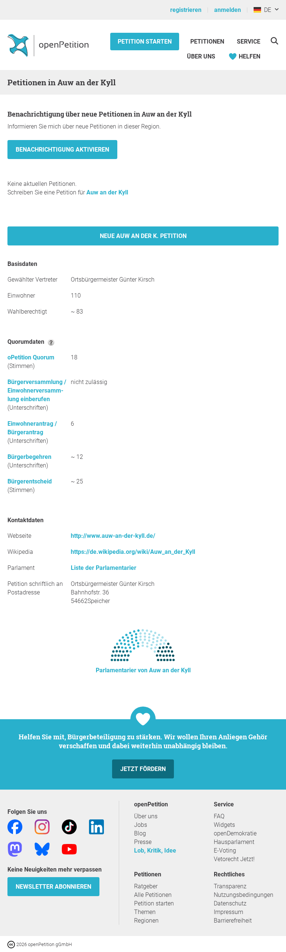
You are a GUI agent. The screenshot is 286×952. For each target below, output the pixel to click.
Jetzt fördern (143, 768)
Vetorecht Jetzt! (234, 859)
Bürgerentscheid (29, 481)
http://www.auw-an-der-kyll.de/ (113, 535)
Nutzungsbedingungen (243, 894)
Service (248, 41)
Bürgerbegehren (29, 456)
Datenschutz (230, 903)
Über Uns (201, 56)
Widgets (224, 824)
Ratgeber (146, 886)
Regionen (146, 920)
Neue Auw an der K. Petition (143, 235)
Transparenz (230, 886)
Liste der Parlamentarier (103, 567)
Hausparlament (234, 841)
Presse (143, 841)
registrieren (185, 9)
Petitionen (208, 41)
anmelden (227, 9)
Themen (145, 911)
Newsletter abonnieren (53, 886)
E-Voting (225, 850)
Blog (140, 833)
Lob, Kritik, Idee (155, 850)
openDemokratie (235, 833)
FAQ (219, 816)
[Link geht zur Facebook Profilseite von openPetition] (14, 826)
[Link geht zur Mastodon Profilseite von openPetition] (14, 848)
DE (266, 9)
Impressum (228, 911)
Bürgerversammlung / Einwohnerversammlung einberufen (36, 390)
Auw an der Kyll (107, 192)
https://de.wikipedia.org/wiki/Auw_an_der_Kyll (133, 551)
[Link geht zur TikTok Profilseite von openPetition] (69, 826)
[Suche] (274, 41)
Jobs (140, 824)
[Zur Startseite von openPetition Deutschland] (48, 45)
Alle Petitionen (153, 894)
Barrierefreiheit (233, 920)
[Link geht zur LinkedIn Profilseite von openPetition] (96, 826)
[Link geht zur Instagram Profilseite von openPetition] (42, 826)
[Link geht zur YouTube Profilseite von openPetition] (69, 848)
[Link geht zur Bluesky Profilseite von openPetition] (42, 848)
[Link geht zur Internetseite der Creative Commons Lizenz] (11, 944)
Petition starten (145, 41)
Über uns (146, 816)
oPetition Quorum (30, 357)
